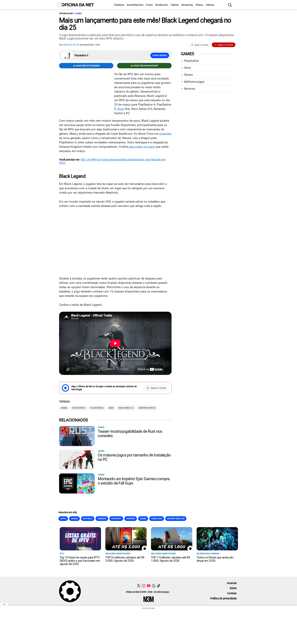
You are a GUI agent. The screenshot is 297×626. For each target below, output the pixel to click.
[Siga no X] (139, 586)
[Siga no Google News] (153, 586)
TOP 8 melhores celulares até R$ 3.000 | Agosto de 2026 (124, 559)
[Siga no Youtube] (149, 586)
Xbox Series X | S (126, 408)
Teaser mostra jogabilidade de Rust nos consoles (130, 433)
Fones (149, 4)
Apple (63, 519)
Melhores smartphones (117, 553)
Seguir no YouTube (225, 45)
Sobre (233, 588)
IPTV (62, 553)
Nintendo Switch (147, 408)
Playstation (191, 61)
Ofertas (210, 4)
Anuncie (232, 583)
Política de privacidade (223, 598)
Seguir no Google (201, 45)
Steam (188, 75)
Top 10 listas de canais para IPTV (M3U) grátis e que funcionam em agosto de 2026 (80, 561)
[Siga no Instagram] (144, 586)
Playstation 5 (78, 408)
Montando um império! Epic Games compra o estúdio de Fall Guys (133, 481)
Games (78, 13)
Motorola (88, 519)
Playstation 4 (97, 408)
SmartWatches (135, 4)
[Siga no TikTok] (158, 586)
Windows (130, 519)
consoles (165, 133)
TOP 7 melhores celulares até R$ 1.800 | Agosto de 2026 (170, 559)
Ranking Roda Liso (176, 519)
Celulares (119, 4)
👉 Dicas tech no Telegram (86, 65)
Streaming (187, 4)
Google (74, 519)
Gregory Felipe (71, 45)
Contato (232, 593)
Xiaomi (143, 519)
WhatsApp (116, 519)
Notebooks (161, 4)
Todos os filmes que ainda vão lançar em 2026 (215, 559)
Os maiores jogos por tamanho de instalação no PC (134, 457)
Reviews (189, 89)
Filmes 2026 (156, 519)
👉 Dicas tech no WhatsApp (144, 65)
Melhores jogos (194, 82)
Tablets (174, 4)
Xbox (120, 109)
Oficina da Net (66, 13)
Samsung (101, 519)
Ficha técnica (160, 55)
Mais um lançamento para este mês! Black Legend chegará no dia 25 (145, 24)
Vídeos (199, 4)
